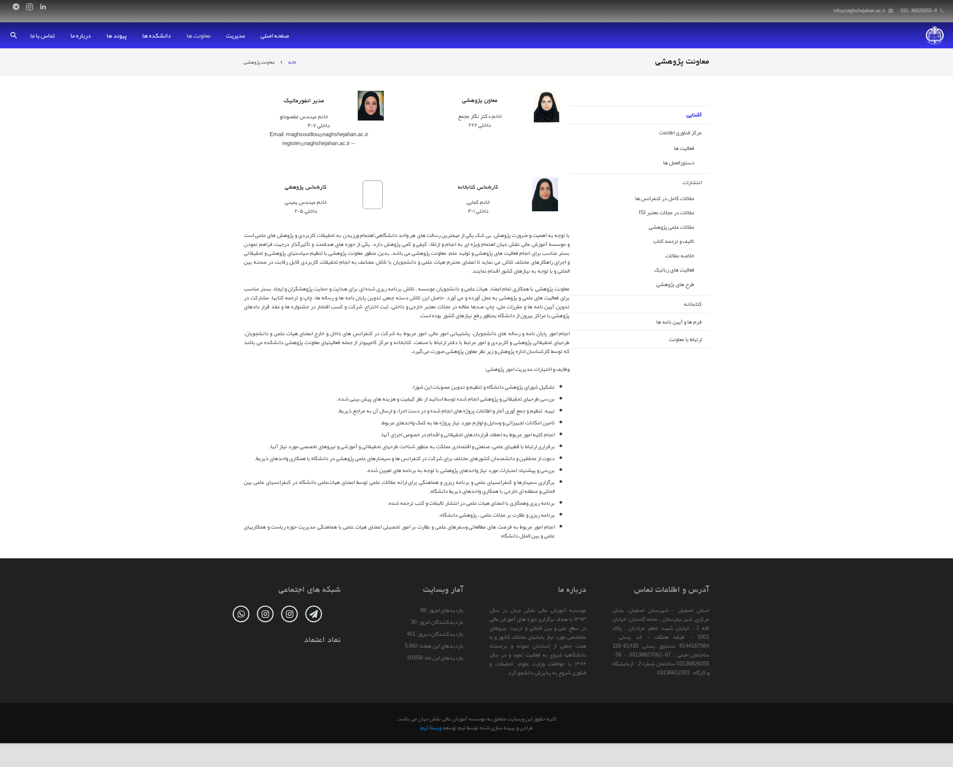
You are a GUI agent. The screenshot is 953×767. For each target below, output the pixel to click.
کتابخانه (693, 303)
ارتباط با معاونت (685, 339)
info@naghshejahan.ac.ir (859, 11)
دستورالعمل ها (678, 162)
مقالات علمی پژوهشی (671, 226)
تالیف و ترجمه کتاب (673, 241)
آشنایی (694, 114)
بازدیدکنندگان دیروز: (439, 633)
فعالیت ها (684, 148)
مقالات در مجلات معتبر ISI (666, 212)
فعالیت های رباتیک (674, 269)
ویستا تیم (431, 727)
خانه (292, 62)
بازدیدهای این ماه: (443, 657)
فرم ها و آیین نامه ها (679, 321)
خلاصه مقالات (679, 255)
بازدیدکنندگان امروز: (440, 622)
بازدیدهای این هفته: (440, 645)
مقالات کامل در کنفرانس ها (664, 198)
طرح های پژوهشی (675, 284)
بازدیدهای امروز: (444, 610)
